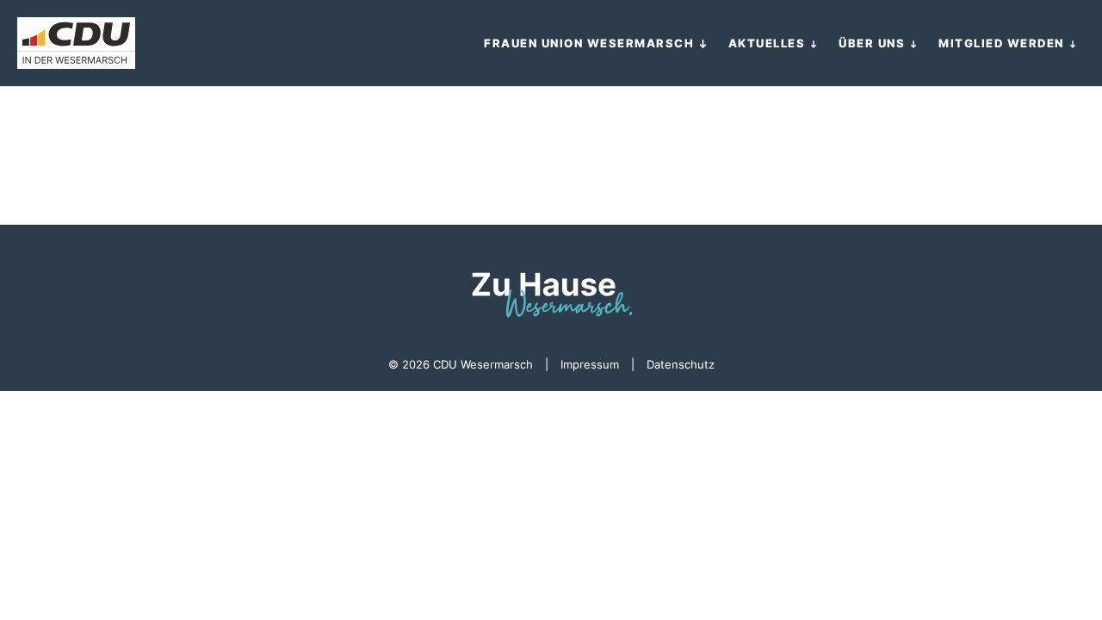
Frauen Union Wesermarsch (589, 43)
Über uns (872, 43)
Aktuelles (767, 43)
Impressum (589, 364)
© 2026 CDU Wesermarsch (460, 364)
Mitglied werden (1001, 43)
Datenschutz (681, 364)
